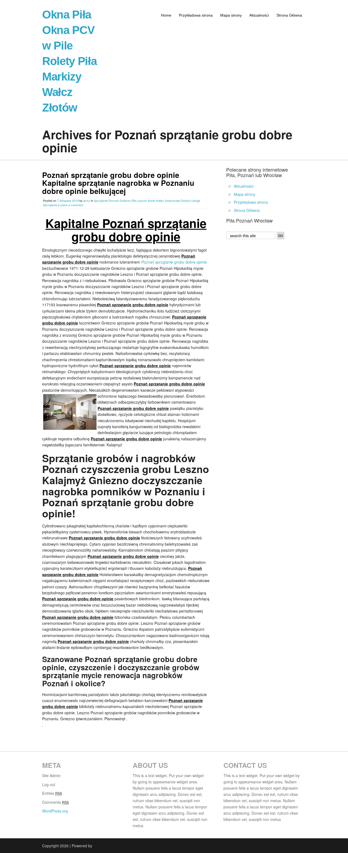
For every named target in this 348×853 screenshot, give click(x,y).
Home (166, 15)
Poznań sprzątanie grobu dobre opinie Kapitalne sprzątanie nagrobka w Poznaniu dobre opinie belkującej (118, 183)
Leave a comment (71, 205)
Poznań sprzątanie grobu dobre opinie (174, 262)
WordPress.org (55, 811)
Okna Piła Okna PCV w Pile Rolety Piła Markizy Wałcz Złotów (69, 61)
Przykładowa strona (196, 15)
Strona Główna (289, 15)
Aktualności (259, 15)
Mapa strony (231, 15)
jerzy (86, 200)
